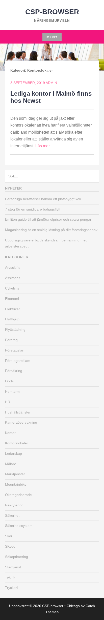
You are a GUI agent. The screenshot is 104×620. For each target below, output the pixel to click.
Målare (10, 464)
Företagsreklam (17, 361)
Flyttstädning (15, 329)
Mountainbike (16, 484)
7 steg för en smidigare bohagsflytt (32, 209)
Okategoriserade (18, 495)
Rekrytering (14, 505)
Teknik (10, 577)
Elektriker (12, 309)
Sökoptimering (16, 557)
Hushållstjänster (18, 412)
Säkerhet (12, 515)
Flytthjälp (12, 319)
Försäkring (13, 371)
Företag (11, 340)
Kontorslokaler (16, 443)
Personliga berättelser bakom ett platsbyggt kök (43, 199)
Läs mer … (45, 146)
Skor (8, 536)
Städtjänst (13, 567)
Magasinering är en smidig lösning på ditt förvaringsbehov (51, 230)
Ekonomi (12, 299)
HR (7, 402)
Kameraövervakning (21, 422)
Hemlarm (12, 391)
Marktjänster (15, 474)
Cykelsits (12, 288)
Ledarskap (13, 453)
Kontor (10, 433)
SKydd (10, 546)
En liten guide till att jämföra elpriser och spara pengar (48, 219)
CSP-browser (52, 12)
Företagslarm (16, 350)
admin (51, 83)
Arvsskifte (12, 267)
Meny (52, 37)
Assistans (12, 278)
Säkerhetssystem (19, 526)
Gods (9, 381)
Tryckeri (11, 588)
